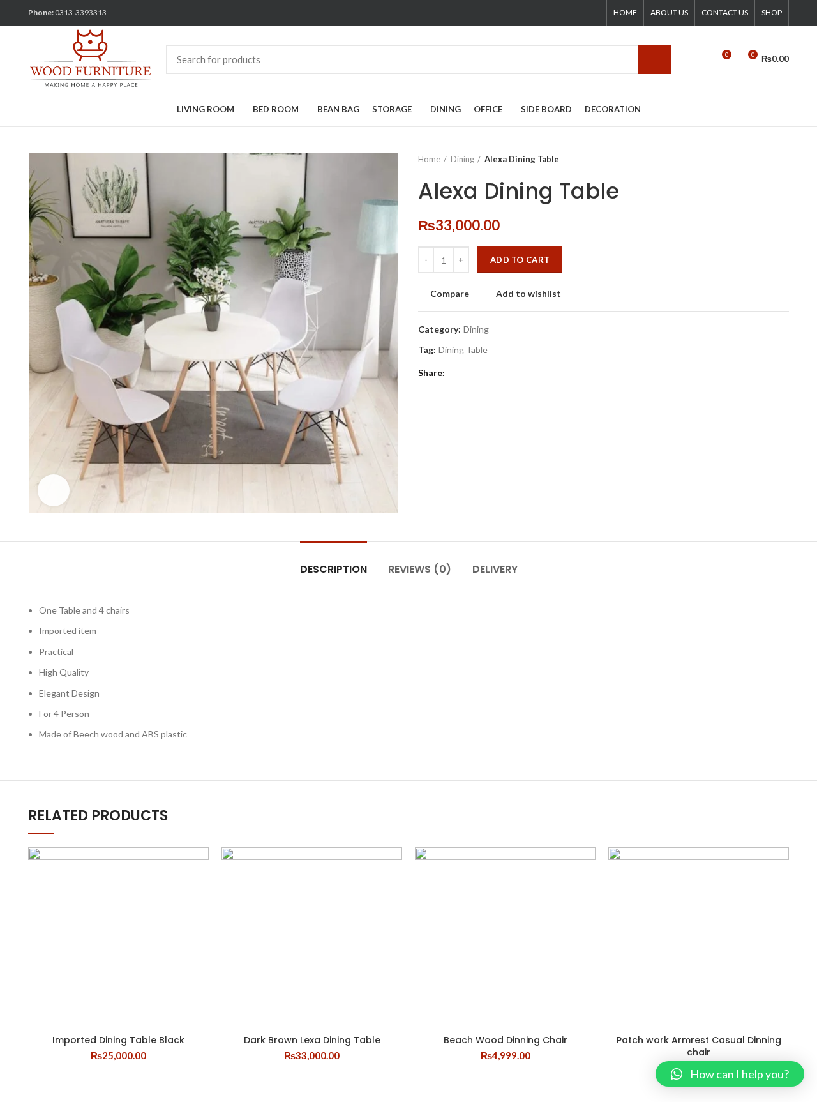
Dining (462, 159)
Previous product (757, 159)
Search (654, 59)
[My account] (698, 59)
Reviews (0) (419, 569)
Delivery (495, 569)
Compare (449, 293)
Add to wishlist (528, 293)
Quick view (199, 896)
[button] (730, 1074)
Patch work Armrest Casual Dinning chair (699, 1046)
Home (429, 159)
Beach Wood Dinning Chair (505, 1040)
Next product (782, 159)
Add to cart (520, 260)
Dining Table (463, 350)
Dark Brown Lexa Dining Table (312, 1040)
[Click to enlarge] (54, 490)
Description (333, 569)
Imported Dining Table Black (118, 1040)
